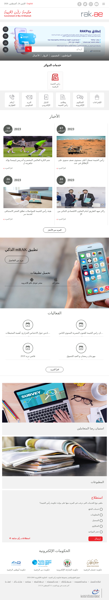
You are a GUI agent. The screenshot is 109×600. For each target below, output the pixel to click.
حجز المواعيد (93, 532)
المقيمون (55, 55)
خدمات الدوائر (52, 65)
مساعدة (28, 582)
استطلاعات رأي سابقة (21, 538)
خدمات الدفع (94, 509)
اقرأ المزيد (8, 168)
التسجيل (95, 520)
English (30, 4)
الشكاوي (95, 526)
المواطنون (66, 55)
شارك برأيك (18, 582)
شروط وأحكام (66, 582)
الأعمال (36, 55)
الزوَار (45, 55)
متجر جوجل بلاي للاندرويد (31, 283)
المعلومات (95, 515)
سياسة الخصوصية (81, 582)
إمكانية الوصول (95, 582)
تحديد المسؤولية (52, 582)
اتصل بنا (8, 582)
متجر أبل (55, 283)
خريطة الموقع (39, 582)
